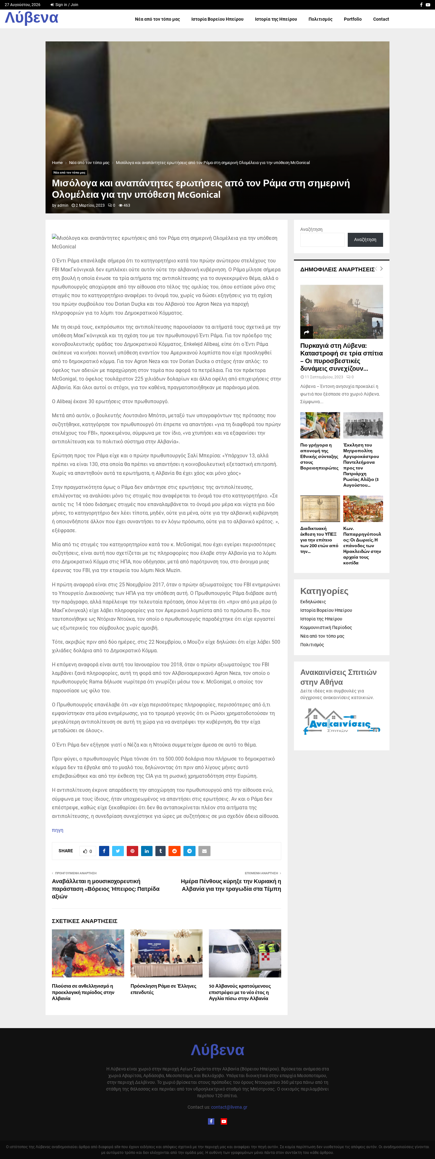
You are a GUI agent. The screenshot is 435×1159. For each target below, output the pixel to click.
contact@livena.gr (229, 1107)
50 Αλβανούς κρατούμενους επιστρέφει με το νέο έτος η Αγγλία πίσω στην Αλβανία (240, 992)
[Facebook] (211, 1121)
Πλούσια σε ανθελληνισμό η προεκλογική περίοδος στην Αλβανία (83, 992)
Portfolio (353, 19)
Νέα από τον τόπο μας (157, 19)
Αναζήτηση (311, 229)
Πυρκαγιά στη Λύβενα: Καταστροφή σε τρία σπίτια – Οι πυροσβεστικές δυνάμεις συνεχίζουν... (341, 357)
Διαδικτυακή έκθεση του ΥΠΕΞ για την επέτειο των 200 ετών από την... (319, 540)
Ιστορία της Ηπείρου (276, 19)
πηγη (57, 830)
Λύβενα (32, 19)
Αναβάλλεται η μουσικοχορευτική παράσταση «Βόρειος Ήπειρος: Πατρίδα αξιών (106, 889)
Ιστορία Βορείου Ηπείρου (217, 19)
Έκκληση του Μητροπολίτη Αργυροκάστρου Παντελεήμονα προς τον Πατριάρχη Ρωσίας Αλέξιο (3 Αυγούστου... (361, 465)
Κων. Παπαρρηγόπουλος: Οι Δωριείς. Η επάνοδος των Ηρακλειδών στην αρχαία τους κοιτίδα (362, 546)
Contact (381, 19)
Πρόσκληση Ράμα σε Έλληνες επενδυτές (163, 989)
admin (62, 205)
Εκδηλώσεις (313, 601)
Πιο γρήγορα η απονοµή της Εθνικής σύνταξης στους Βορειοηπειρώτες (319, 456)
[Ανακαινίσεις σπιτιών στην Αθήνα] (341, 735)
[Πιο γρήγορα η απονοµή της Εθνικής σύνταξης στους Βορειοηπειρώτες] (320, 425)
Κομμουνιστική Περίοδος (326, 627)
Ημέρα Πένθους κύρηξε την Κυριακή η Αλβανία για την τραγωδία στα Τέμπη (231, 885)
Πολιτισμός (320, 19)
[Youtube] (224, 1121)
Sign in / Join (66, 5)
